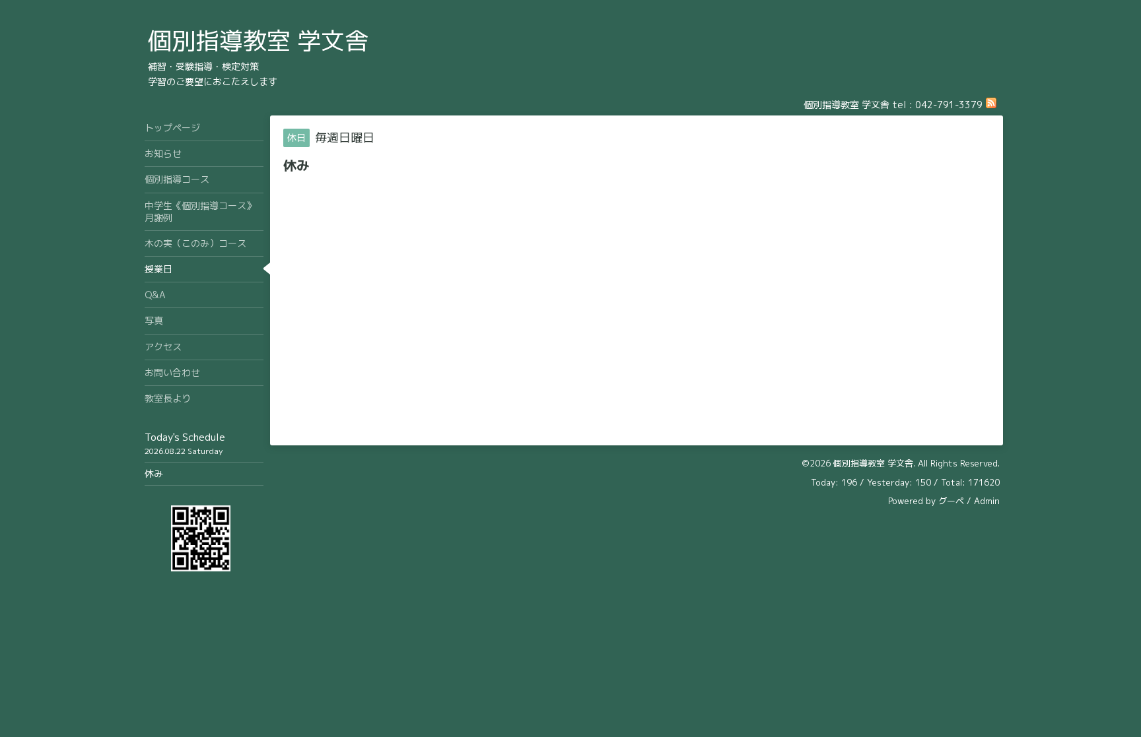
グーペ (951, 501)
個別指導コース (177, 179)
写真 (154, 320)
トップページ (172, 127)
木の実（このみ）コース (195, 243)
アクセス (163, 346)
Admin (987, 501)
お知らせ (163, 153)
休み (154, 473)
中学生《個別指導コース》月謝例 (200, 211)
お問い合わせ (172, 372)
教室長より (168, 398)
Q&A (155, 294)
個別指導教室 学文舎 (258, 40)
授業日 (158, 269)
